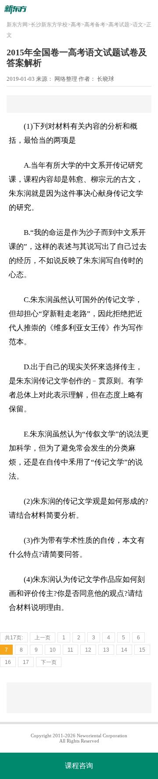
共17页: (14, 638)
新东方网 (17, 25)
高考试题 (118, 25)
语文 (138, 25)
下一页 (49, 662)
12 (88, 650)
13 (106, 650)
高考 (76, 25)
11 (70, 650)
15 (142, 650)
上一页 (42, 638)
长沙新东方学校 (49, 25)
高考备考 (94, 25)
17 (26, 662)
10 (53, 650)
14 (124, 650)
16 (8, 662)
